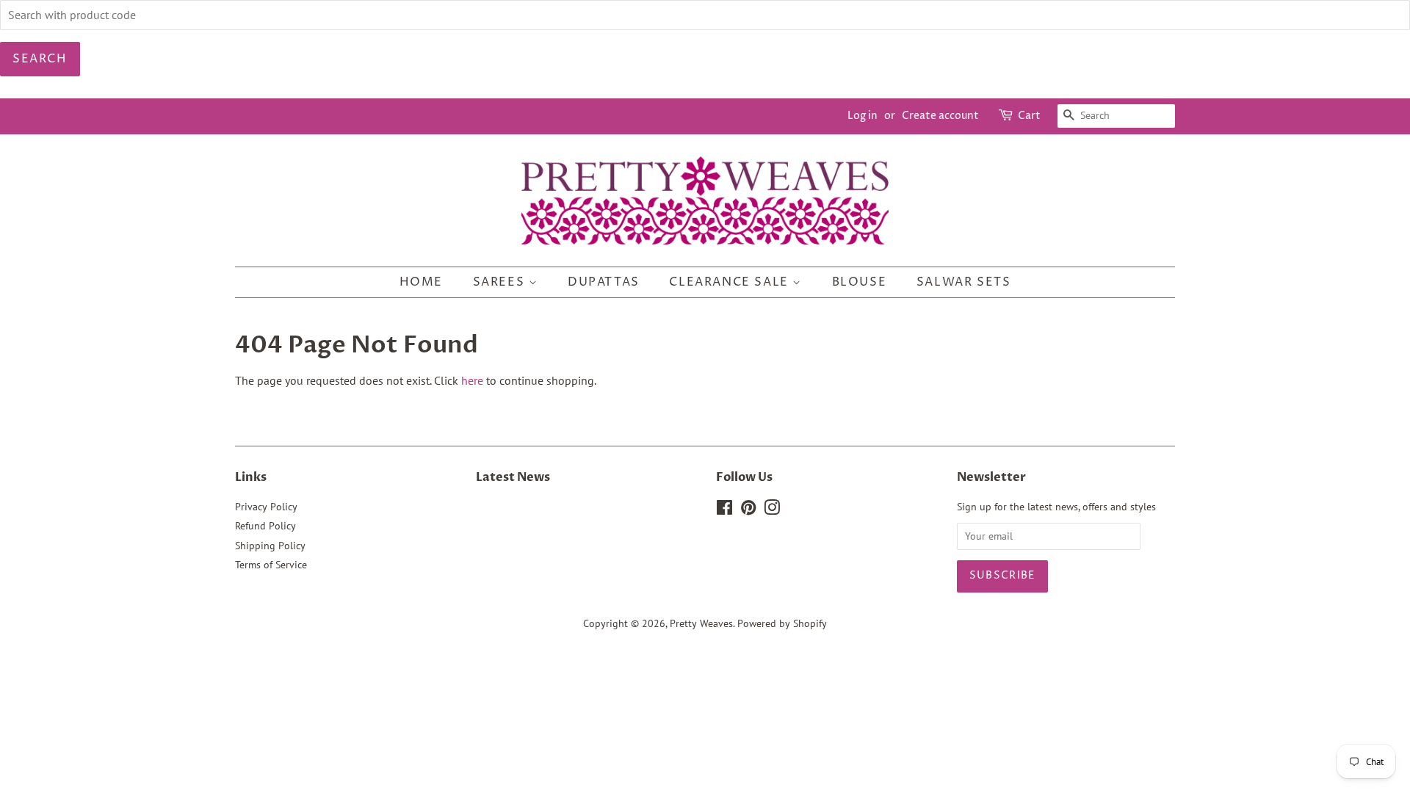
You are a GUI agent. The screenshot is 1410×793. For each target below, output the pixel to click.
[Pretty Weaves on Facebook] (724, 510)
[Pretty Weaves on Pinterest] (748, 510)
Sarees (501, 282)
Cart (1029, 116)
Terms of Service (271, 564)
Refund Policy (265, 525)
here (472, 380)
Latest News (513, 477)
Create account (940, 116)
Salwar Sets (963, 282)
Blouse (859, 282)
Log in (862, 116)
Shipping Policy (270, 545)
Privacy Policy (266, 506)
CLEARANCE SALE (730, 282)
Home (421, 282)
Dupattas (604, 282)
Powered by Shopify (782, 623)
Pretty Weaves (701, 623)
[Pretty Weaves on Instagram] (772, 510)
